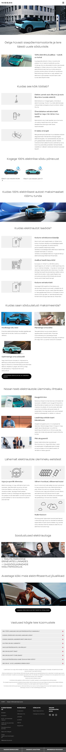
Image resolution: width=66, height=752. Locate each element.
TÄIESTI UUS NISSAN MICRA (10, 179)
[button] (63, 3)
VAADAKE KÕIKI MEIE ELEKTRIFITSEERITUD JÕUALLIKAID (33, 610)
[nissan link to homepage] (7, 3)
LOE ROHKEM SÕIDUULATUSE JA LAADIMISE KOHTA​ (16, 376)
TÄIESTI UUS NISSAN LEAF (32, 179)
